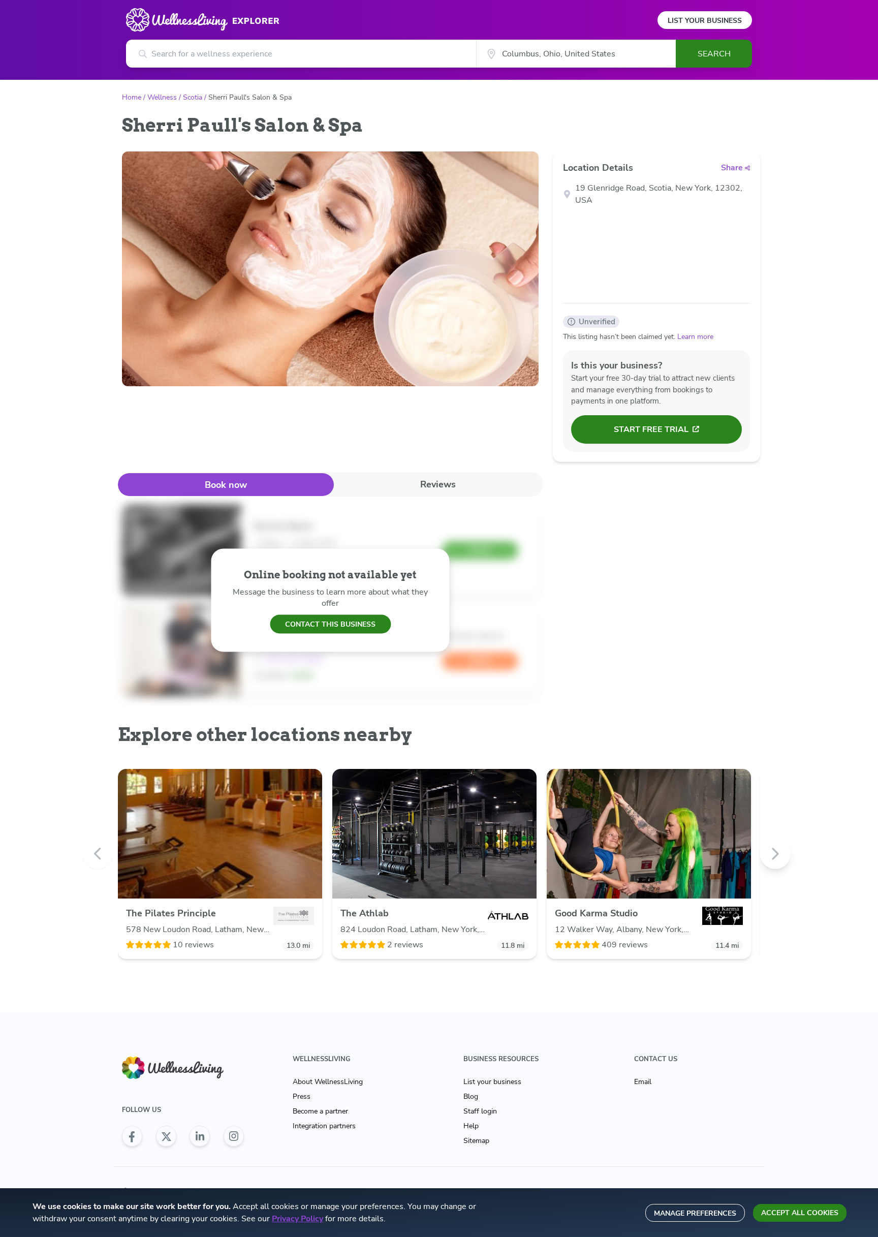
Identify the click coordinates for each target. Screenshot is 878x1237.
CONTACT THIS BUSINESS (330, 624)
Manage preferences (695, 1213)
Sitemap (476, 1141)
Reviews (438, 484)
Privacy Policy (297, 1218)
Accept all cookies (799, 1213)
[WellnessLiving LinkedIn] (200, 1136)
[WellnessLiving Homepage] (183, 1068)
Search (714, 53)
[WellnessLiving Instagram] (234, 1136)
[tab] (226, 484)
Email (642, 1082)
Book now (226, 485)
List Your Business (705, 20)
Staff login (480, 1111)
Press (301, 1096)
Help (471, 1126)
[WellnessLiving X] (166, 1136)
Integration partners (324, 1126)
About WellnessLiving (328, 1082)
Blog (470, 1096)
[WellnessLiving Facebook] (132, 1136)
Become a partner (320, 1111)
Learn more (695, 337)
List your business (492, 1082)
